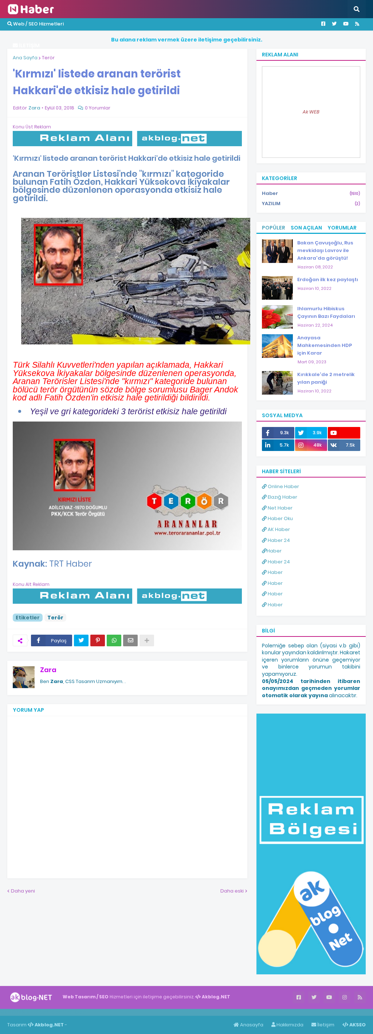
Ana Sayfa (25, 57)
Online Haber (283, 486)
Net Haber (279, 507)
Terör (48, 57)
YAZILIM (311, 203)
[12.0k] (344, 433)
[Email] (130, 640)
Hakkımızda (289, 1024)
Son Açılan (306, 227)
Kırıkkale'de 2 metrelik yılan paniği (326, 378)
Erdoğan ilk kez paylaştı (327, 279)
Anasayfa (251, 1024)
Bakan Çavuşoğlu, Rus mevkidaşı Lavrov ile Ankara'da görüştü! (325, 250)
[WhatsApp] (114, 640)
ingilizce (75, 1012)
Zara (48, 669)
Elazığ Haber (282, 497)
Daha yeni (23, 890)
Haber (311, 193)
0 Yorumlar (97, 107)
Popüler (273, 227)
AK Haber (278, 529)
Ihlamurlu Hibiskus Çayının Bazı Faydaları (326, 312)
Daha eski (232, 890)
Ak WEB (311, 111)
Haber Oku (280, 518)
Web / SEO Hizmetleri (38, 23)
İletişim (325, 1024)
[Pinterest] (97, 640)
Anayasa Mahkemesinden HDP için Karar (324, 345)
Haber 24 (278, 540)
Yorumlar (342, 227)
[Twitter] (81, 640)
